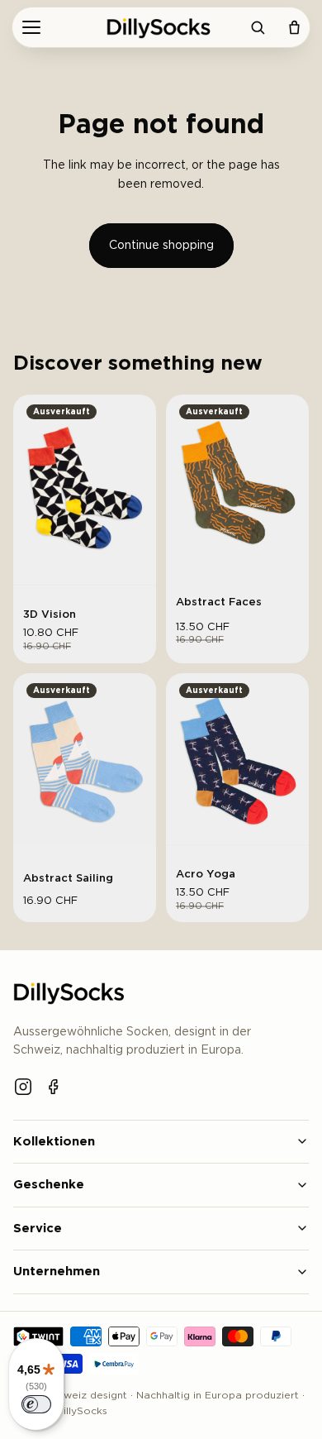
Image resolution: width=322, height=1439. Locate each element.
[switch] (36, 1404)
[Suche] (257, 27)
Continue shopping (161, 245)
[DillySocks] (161, 27)
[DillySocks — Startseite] (71, 992)
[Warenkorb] (294, 27)
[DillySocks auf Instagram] (23, 1087)
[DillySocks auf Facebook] (54, 1087)
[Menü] (31, 27)
